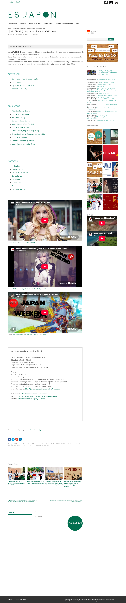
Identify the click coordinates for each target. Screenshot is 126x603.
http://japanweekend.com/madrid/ (34, 394)
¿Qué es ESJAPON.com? (71, 599)
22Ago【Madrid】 (99, 84)
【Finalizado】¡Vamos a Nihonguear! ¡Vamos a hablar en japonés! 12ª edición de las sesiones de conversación (22, 500)
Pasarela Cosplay (18, 117)
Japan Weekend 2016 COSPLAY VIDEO (27, 242)
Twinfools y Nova (18, 189)
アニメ (62, 443)
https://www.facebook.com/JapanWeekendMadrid (39, 396)
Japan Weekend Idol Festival (23, 85)
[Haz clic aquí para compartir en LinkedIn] (20, 439)
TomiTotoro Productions (18, 334)
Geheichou (16, 179)
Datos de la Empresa (71, 601)
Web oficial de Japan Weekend (39, 430)
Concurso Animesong (20, 114)
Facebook (11, 512)
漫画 (48, 445)
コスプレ (78, 443)
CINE (77, 24)
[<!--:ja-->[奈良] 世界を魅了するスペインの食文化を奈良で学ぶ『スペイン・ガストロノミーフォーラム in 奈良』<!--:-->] (110, 202)
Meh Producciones (17, 289)
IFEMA (15, 443)
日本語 (18, 2)
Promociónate (83, 599)
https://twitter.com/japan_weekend (31, 399)
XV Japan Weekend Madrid (48, 443)
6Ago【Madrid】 (100, 99)
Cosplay (12, 443)
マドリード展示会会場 (35, 445)
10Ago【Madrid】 (102, 95)
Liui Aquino (16, 183)
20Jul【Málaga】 (102, 120)
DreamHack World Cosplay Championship (28, 134)
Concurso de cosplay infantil (23, 141)
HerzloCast (15, 242)
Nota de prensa (96, 601)
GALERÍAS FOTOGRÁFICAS (64, 24)
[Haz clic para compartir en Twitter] (13, 439)
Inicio (13, 28)
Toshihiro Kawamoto (20, 173)
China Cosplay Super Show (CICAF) (25, 131)
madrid (28, 443)
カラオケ (73, 443)
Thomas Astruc (18, 169)
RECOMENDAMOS (34, 24)
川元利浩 (44, 445)
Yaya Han (15, 186)
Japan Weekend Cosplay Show (23, 144)
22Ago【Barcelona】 (100, 83)
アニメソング (67, 443)
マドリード (27, 445)
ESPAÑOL (11, 2)
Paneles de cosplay (19, 89)
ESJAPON (11, 34)
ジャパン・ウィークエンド (17, 445)
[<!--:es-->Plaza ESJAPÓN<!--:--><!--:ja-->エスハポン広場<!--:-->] (94, 137)
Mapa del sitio (110, 599)
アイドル (58, 443)
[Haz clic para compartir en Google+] (16, 439)
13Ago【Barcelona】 (98, 93)
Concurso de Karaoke (20, 127)
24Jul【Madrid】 (97, 115)
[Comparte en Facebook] (9, 439)
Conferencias (17, 82)
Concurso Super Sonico (21, 121)
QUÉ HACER (13, 24)
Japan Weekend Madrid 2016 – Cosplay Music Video (34, 289)
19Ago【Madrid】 (97, 86)
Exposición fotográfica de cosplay (25, 79)
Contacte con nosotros (84, 601)
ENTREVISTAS (48, 24)
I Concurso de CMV (19, 137)
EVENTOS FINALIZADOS (20, 28)
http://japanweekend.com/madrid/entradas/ (42, 389)
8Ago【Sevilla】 (98, 97)
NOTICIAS (23, 24)
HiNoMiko (16, 166)
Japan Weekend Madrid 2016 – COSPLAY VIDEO (36, 334)
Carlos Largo (17, 176)
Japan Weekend (22, 443)
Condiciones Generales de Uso (96, 599)
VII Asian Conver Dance (21, 111)
